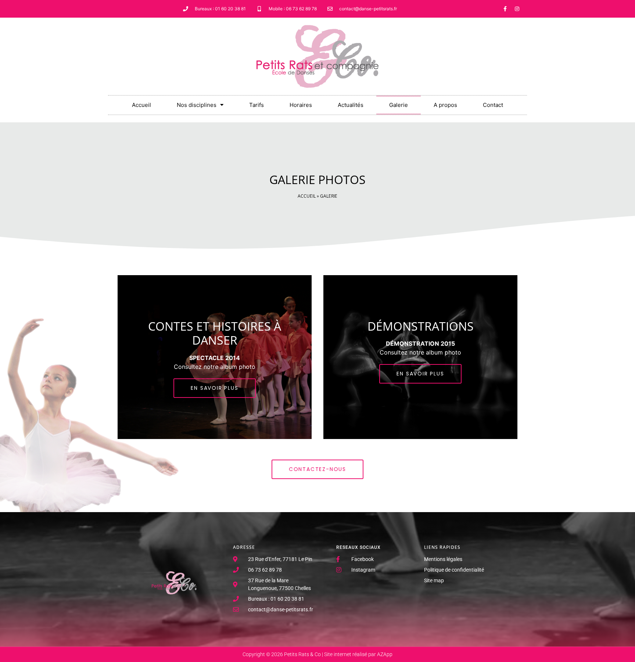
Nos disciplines (196, 104)
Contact (493, 104)
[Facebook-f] (505, 9)
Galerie (398, 104)
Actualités (350, 104)
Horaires (301, 104)
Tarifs (256, 104)
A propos (445, 104)
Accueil (141, 104)
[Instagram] (517, 9)
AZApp (384, 654)
